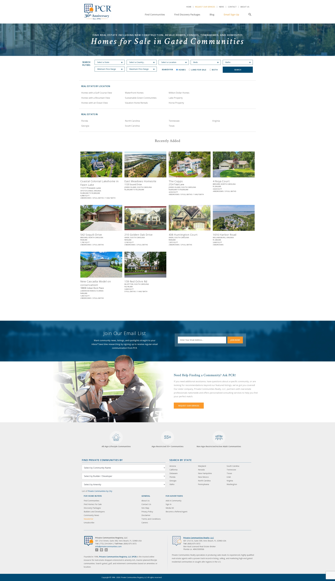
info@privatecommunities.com (108, 546)
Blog (212, 14)
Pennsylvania (203, 484)
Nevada (201, 469)
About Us (244, 6)
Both (215, 69)
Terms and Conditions (151, 519)
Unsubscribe (89, 522)
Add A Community (173, 500)
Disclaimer (145, 515)
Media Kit (170, 508)
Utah (229, 477)
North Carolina (132, 120)
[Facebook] (96, 549)
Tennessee (174, 120)
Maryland (202, 466)
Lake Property (176, 97)
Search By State (180, 460)
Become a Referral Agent (176, 511)
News (221, 6)
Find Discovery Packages (187, 14)
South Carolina (132, 125)
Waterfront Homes (134, 92)
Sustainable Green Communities (141, 97)
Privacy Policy (147, 511)
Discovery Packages (92, 508)
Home (188, 6)
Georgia (85, 125)
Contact (232, 6)
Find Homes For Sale (93, 504)
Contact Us (146, 504)
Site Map (145, 508)
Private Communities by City (100, 491)
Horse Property (176, 102)
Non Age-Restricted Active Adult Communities (219, 446)
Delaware (173, 473)
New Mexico (203, 477)
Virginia (216, 120)
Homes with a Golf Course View (96, 92)
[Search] (249, 14)
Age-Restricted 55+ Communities (167, 441)
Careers (144, 522)
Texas (172, 125)
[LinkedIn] (106, 549)
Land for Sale (198, 69)
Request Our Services (205, 6)
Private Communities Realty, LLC (198, 537)
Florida (84, 120)
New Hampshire (205, 473)
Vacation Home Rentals (136, 102)
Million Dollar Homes (179, 92)
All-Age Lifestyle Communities (116, 446)
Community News (91, 515)
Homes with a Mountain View (95, 97)
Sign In (168, 504)
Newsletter (88, 519)
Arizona (172, 466)
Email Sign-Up (231, 14)
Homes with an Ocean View (94, 102)
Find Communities (155, 14)
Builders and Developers (94, 511)
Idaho (171, 484)
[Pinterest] (101, 549)
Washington (232, 484)
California (173, 469)
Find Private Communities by (102, 460)
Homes (182, 69)
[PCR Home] (89, 541)
